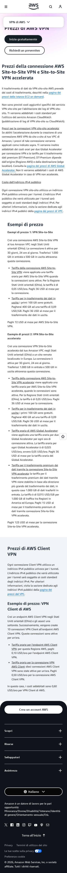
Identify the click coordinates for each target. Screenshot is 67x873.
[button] (19, 22)
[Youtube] (35, 825)
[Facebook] (11, 825)
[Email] (47, 825)
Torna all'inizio (31, 835)
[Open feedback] (63, 436)
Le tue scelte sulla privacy (19, 850)
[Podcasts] (41, 825)
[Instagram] (23, 825)
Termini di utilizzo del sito (31, 845)
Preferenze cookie (14, 856)
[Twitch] (29, 825)
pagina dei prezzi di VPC (48, 211)
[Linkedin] (17, 825)
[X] (5, 825)
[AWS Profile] (60, 6)
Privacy (8, 845)
